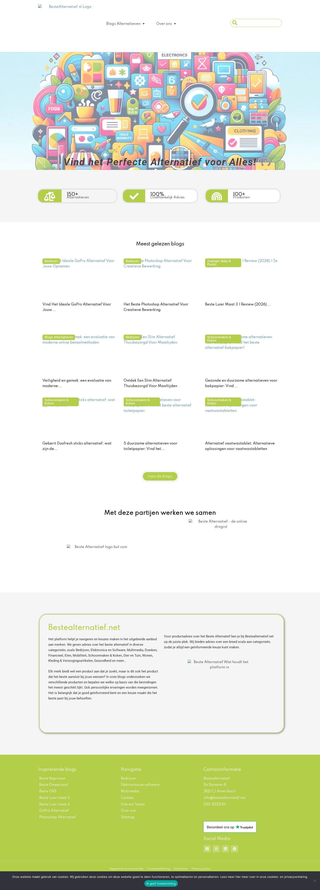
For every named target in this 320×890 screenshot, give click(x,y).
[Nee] (314, 880)
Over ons (164, 24)
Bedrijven (51, 261)
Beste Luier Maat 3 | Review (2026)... (238, 304)
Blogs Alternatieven (123, 24)
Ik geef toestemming (161, 883)
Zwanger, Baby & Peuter (219, 262)
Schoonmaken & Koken (219, 338)
